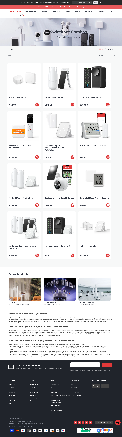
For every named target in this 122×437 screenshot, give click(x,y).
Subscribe (106, 365)
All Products (12, 384)
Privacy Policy (54, 392)
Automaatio (12, 390)
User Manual (33, 390)
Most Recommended (105, 56)
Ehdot (52, 408)
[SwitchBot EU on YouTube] (86, 422)
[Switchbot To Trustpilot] (86, 433)
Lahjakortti (11, 403)
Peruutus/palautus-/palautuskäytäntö (61, 395)
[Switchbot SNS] (90, 422)
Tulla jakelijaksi (75, 392)
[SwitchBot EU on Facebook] (75, 422)
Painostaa (74, 387)
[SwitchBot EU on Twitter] (79, 422)
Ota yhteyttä (33, 387)
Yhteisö (73, 390)
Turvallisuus (12, 392)
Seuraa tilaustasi (34, 392)
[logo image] (15, 11)
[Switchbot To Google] (104, 433)
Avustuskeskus (34, 384)
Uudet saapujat (13, 398)
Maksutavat (54, 398)
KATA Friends (90, 11)
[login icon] (20, 15)
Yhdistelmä (12, 395)
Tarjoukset (12, 400)
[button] (96, 386)
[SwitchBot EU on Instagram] (83, 422)
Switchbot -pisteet (55, 384)
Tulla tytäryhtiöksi (76, 395)
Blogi (72, 384)
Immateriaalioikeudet (56, 405)
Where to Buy (33, 398)
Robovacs (11, 387)
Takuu (52, 390)
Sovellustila (33, 395)
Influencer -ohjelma (76, 398)
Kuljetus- (53, 387)
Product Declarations (56, 410)
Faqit (31, 400)
